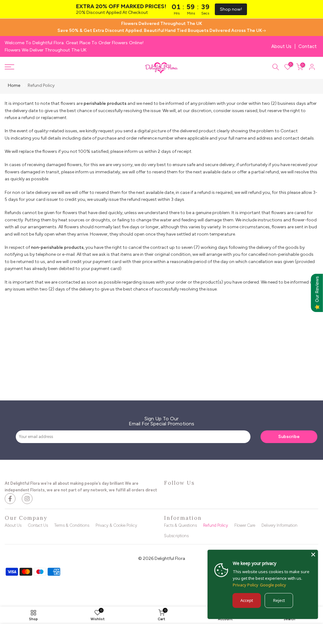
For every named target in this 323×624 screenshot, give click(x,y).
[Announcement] (161, 27)
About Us (281, 46)
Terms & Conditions (71, 525)
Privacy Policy (245, 585)
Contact (307, 46)
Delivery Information (279, 525)
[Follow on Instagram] (27, 498)
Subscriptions (176, 535)
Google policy (273, 585)
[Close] (313, 554)
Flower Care (244, 525)
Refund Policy (215, 525)
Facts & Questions (180, 525)
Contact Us (38, 525)
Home (14, 85)
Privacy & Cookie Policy (116, 525)
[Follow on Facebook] (10, 498)
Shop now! (231, 9)
